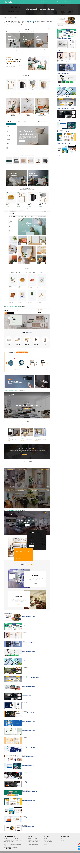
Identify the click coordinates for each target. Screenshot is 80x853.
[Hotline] (79, 844)
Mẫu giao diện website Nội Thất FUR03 (12, 210)
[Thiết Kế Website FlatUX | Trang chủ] (9, 2)
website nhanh (14, 847)
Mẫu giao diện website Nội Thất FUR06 (12, 510)
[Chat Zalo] (79, 846)
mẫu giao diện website (32, 21)
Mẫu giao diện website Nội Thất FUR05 (12, 390)
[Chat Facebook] (79, 849)
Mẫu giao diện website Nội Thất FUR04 (12, 306)
